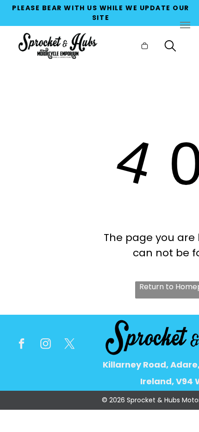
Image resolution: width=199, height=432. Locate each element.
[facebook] (21, 345)
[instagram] (45, 345)
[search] (170, 47)
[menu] (185, 25)
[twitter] (70, 345)
